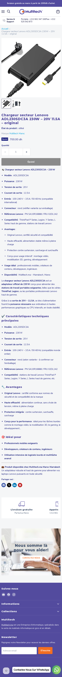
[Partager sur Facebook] (3, 485)
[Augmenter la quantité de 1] (26, 152)
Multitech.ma (7, 624)
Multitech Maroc (17, 133)
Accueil (4, 29)
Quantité (5, 145)
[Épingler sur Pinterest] (20, 485)
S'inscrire (45, 650)
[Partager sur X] (9, 485)
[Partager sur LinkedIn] (14, 485)
